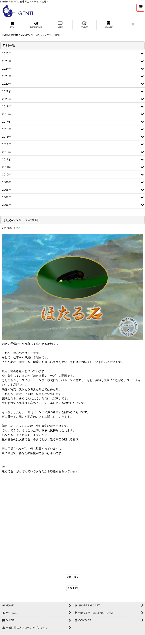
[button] (133, 25)
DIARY (74, 588)
